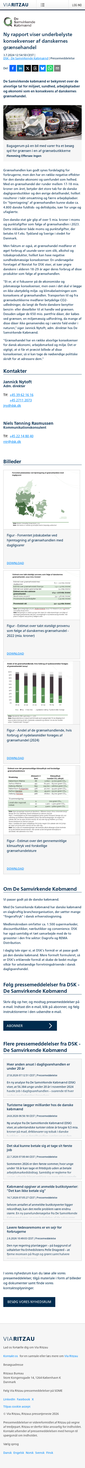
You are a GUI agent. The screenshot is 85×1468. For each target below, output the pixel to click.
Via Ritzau (71, 1356)
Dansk (7, 1452)
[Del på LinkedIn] (20, 68)
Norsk (30, 1452)
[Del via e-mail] (57, 68)
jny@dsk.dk (12, 405)
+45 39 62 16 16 (21, 395)
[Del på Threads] (35, 68)
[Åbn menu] (43, 4)
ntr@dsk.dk (12, 441)
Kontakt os (10, 1356)
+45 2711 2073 (21, 400)
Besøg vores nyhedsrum (29, 1302)
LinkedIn (9, 1399)
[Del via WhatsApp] (50, 68)
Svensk (40, 1452)
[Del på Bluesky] (42, 68)
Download (15, 562)
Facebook (23, 1399)
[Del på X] (27, 68)
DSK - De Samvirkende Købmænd (25, 58)
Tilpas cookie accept (16, 1406)
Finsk (49, 1452)
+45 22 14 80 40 (21, 436)
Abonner (15, 1026)
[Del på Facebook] (12, 68)
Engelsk (18, 1452)
